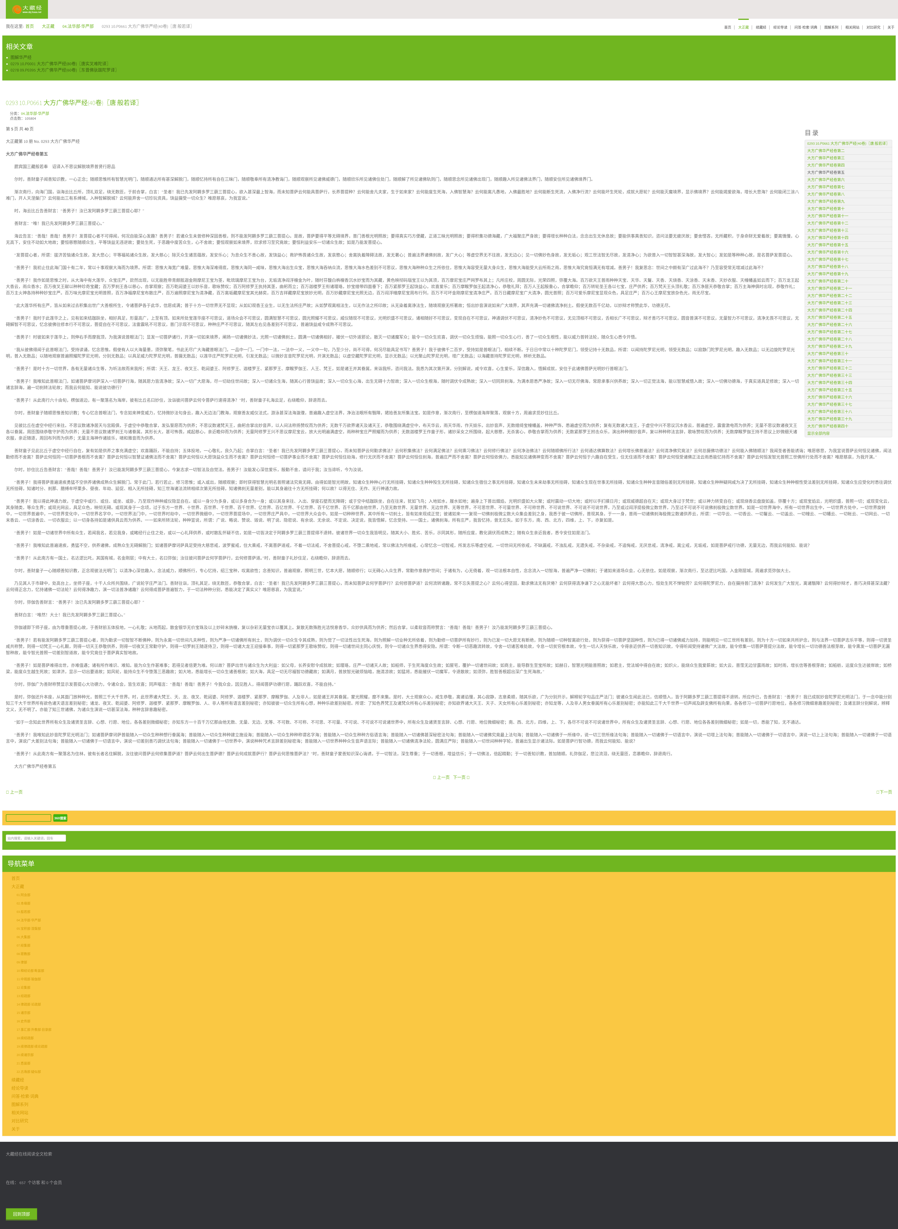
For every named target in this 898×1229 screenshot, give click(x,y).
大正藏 (743, 27)
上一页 (443, 777)
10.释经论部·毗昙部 (30, 971)
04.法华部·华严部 (35, 113)
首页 (727, 27)
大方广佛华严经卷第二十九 (829, 346)
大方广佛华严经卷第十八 (827, 266)
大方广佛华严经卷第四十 (827, 426)
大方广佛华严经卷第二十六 (829, 324)
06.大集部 (23, 937)
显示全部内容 (818, 433)
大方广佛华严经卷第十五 (827, 245)
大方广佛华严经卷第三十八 (829, 411)
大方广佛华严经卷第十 (826, 208)
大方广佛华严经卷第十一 (827, 216)
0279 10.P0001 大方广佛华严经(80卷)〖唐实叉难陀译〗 (61, 64)
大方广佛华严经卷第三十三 (829, 375)
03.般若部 (23, 912)
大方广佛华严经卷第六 (826, 179)
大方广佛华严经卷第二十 (827, 281)
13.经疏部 (23, 996)
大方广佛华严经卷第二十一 (829, 288)
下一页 (460, 777)
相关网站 (852, 27)
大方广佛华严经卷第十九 (827, 274)
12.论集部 (23, 988)
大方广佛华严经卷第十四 (827, 237)
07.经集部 (23, 945)
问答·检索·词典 (805, 27)
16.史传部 (23, 1021)
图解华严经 (21, 57)
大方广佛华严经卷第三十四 (829, 382)
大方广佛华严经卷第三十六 (829, 397)
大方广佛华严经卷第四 (826, 165)
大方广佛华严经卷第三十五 (829, 390)
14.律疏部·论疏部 (29, 1004)
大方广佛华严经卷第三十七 (829, 404)
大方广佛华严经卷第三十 (827, 353)
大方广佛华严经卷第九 (826, 201)
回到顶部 (21, 1214)
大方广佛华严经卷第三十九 (829, 419)
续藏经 (761, 27)
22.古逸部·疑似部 (29, 1072)
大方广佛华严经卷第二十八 (829, 339)
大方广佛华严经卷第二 (826, 150)
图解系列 (831, 27)
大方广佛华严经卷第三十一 (829, 361)
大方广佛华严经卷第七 (826, 187)
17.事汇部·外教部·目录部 (34, 1030)
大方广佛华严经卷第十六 (827, 252)
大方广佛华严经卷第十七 (827, 259)
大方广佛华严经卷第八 (826, 194)
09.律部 (22, 962)
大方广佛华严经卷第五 (826, 172)
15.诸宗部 (23, 1013)
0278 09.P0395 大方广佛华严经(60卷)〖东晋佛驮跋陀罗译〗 (65, 70)
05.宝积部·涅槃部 (29, 929)
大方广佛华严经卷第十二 (827, 223)
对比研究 (873, 27)
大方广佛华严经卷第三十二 (829, 368)
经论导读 (780, 27)
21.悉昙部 (23, 1063)
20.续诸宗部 (25, 1055)
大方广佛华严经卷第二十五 (829, 317)
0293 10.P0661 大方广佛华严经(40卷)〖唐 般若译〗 (74, 103)
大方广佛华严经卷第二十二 (829, 295)
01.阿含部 (23, 895)
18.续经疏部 (25, 1038)
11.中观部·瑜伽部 (29, 979)
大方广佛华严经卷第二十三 (829, 303)
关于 (890, 27)
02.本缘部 (23, 903)
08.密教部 (23, 954)
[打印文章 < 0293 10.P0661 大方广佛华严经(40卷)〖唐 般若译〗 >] (890, 113)
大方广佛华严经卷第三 (826, 158)
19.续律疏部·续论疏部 (32, 1047)
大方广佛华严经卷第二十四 (829, 310)
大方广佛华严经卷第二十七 (829, 332)
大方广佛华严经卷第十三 (827, 230)
